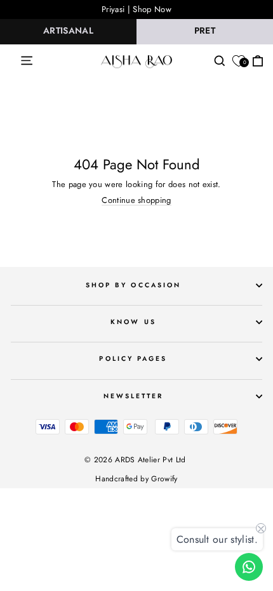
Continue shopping (136, 200)
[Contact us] (249, 567)
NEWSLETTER (133, 396)
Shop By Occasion (133, 285)
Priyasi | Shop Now (136, 9)
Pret (204, 30)
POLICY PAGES (133, 358)
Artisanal (68, 30)
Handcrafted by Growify (136, 478)
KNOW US (133, 322)
